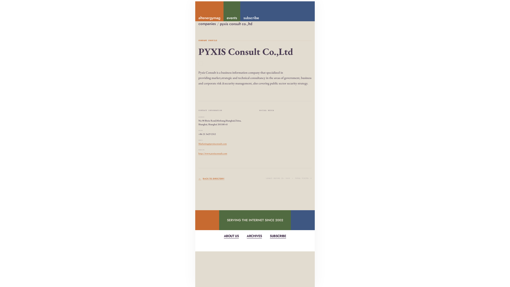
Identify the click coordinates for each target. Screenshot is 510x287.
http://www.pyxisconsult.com (212, 153)
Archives (254, 236)
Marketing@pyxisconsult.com (212, 143)
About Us (231, 236)
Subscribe (278, 236)
